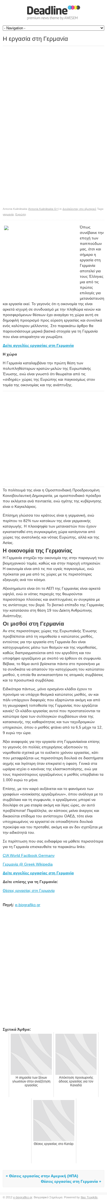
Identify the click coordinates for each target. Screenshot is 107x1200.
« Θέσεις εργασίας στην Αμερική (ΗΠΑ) (42, 1176)
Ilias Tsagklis (89, 1197)
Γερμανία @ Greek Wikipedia (28, 864)
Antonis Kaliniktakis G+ (43, 208)
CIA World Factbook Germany (29, 855)
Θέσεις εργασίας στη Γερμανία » (71, 1181)
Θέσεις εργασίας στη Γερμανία (29, 890)
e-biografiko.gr (27, 905)
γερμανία (8, 214)
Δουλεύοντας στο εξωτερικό (79, 208)
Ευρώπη (20, 214)
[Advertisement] (49, 84)
